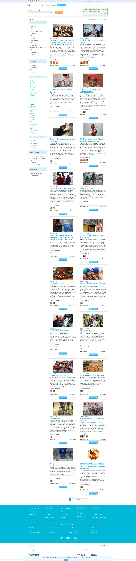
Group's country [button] (33, 77)
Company (33, 70)
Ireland (32, 119)
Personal (33, 65)
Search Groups (59, 12)
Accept (65, 559)
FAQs (62, 511)
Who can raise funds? (50, 517)
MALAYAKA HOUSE (57, 283)
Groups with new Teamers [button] (35, 137)
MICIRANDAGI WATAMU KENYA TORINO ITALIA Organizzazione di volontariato (92, 466)
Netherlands (33, 93)
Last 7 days (35, 145)
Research (33, 54)
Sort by (89, 19)
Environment (34, 40)
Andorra (32, 117)
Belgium (32, 91)
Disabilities (34, 33)
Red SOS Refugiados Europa (59, 330)
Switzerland (33, 98)
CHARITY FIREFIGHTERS (59, 376)
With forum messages (37, 173)
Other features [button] (33, 169)
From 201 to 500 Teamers (36, 161)
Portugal (32, 102)
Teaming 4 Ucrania (86, 188)
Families (33, 43)
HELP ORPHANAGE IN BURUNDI (92, 376)
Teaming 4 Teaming (81, 516)
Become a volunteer (81, 519)
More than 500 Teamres (38, 165)
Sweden (32, 128)
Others (32, 95)
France (32, 82)
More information (89, 557)
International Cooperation (38, 47)
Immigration (34, 45)
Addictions (34, 26)
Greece (32, 104)
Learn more (103, 13)
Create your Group (49, 511)
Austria (32, 89)
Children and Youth (36, 29)
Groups (54, 5)
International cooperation (34, 532)
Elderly (33, 38)
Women (33, 57)
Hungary (32, 109)
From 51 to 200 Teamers (38, 158)
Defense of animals (53, 527)
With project (34, 175)
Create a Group (61, 5)
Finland (32, 122)
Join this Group (63, 68)
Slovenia (32, 115)
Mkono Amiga (85, 330)
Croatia (32, 113)
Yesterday (35, 143)
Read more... (53, 57)
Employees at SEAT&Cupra (99, 517)
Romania (32, 100)
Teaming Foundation (33, 511)
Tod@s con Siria (55, 464)
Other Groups (94, 532)
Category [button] (31, 22)
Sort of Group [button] (32, 61)
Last (85, 500)
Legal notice (64, 514)
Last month (35, 148)
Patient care (34, 52)
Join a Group (48, 514)
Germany (32, 87)
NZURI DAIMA (55, 418)
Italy (31, 84)
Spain (31, 80)
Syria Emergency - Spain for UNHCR (63, 188)
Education (34, 36)
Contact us (63, 517)
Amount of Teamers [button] (34, 152)
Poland (32, 126)
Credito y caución (97, 514)
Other (33, 50)
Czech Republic (34, 130)
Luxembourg (33, 124)
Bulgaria (32, 106)
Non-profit (34, 67)
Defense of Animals (36, 31)
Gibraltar (32, 133)
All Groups (35, 141)
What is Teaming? (45, 5)
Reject (70, 559)
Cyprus (32, 111)
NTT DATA (95, 512)
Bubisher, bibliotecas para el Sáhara (92, 283)
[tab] (38, 23)
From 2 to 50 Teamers (38, 156)
